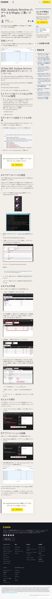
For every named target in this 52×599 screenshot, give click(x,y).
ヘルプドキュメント (23, 491)
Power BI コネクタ (6, 561)
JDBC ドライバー (6, 549)
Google (16, 574)
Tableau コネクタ (6, 563)
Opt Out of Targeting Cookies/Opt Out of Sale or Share (40, 595)
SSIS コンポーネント (19, 551)
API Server (5, 555)
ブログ (4, 574)
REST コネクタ (6, 557)
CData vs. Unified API (31, 559)
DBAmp (16, 553)
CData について (41, 547)
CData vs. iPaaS (30, 557)
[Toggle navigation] (13, 2)
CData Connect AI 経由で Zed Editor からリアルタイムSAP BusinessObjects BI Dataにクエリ (44, 69)
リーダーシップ (41, 555)
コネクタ (28, 547)
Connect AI (17, 549)
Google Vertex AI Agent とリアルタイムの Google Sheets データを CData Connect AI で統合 (44, 80)
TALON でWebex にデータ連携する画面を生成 (44, 85)
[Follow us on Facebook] (28, 21)
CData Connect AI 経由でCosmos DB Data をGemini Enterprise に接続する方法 (44, 58)
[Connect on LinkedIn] (32, 21)
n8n (15, 578)
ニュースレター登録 (7, 578)
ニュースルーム (41, 551)
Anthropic (17, 570)
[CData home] (5, 2)
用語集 (4, 580)
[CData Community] (13, 535)
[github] (11, 535)
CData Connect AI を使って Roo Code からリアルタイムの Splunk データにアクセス (44, 94)
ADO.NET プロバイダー (7, 551)
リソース (5, 576)
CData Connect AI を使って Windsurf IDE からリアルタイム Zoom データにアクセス (44, 75)
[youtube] (9, 535)
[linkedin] (4, 535)
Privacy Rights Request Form (11, 592)
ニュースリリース (41, 549)
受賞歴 (39, 553)
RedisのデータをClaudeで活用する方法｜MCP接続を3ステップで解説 (44, 63)
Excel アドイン (6, 559)
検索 (39, 2)
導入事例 (5, 572)
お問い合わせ (46, 2)
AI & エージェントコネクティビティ (32, 553)
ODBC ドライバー (6, 547)
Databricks (17, 572)
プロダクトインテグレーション (31, 550)
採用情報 (40, 559)
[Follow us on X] (30, 21)
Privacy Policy (12, 591)
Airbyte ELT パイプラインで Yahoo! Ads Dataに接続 (44, 54)
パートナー (29, 555)
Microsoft (17, 576)
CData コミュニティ (7, 570)
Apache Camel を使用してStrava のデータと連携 (44, 98)
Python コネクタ (6, 553)
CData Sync (17, 547)
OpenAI (16, 580)
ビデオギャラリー (6, 582)
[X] (6, 535)
